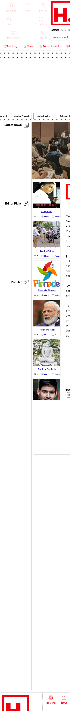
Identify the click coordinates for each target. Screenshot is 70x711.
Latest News (13, 125)
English (63, 30)
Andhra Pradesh (21, 116)
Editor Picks (13, 204)
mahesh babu (42, 116)
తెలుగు (55, 30)
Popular (16, 282)
